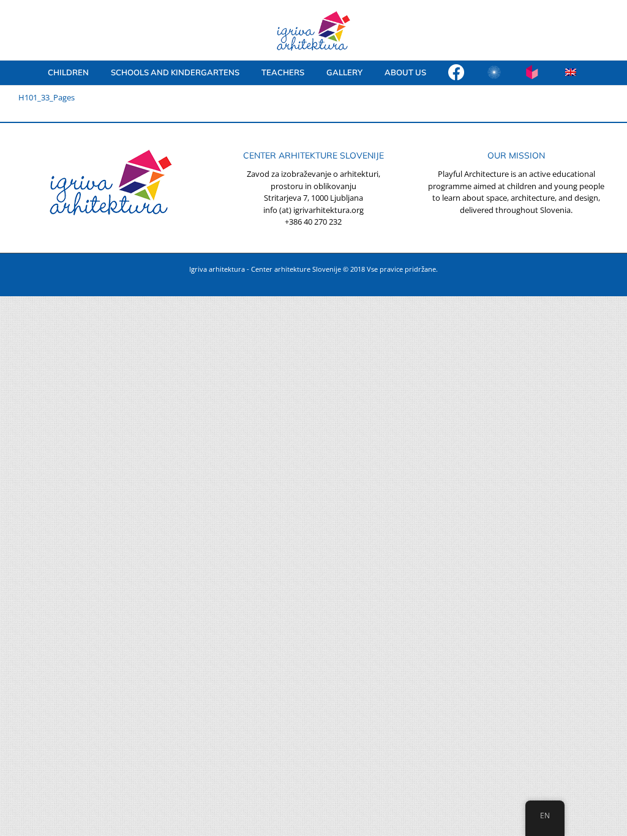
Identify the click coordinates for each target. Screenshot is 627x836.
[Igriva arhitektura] (456, 73)
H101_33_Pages (46, 97)
